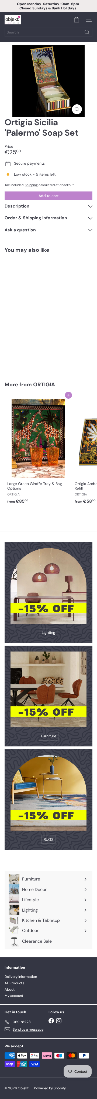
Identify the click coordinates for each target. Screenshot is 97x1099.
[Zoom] (77, 109)
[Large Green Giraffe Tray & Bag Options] (38, 450)
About (10, 989)
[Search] (87, 32)
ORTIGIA (44, 384)
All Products (14, 983)
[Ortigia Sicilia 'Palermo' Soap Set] (38, 314)
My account (14, 995)
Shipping (31, 185)
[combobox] (48, 32)
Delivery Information (21, 976)
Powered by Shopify (50, 1088)
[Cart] (76, 20)
